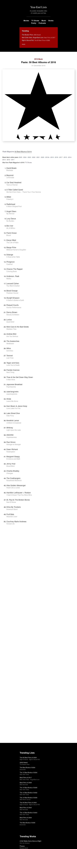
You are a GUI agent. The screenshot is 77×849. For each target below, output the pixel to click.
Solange (9, 254)
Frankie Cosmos (12, 370)
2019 (52, 157)
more (23, 44)
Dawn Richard (12, 449)
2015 (65, 157)
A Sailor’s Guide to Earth (15, 300)
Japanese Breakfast (14, 384)
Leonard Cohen (12, 283)
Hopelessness (11, 437)
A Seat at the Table (13, 257)
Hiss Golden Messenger (16, 485)
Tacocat (9, 355)
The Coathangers (13, 478)
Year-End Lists (38, 7)
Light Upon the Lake (13, 430)
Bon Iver (9, 225)
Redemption (10, 452)
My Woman (10, 213)
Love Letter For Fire (13, 408)
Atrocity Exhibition (12, 314)
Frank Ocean (11, 233)
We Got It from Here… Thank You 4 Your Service (23, 192)
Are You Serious (12, 336)
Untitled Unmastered (13, 423)
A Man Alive (10, 379)
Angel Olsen (11, 211)
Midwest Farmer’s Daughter (16, 249)
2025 (20, 157)
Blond (8, 235)
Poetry (33, 23)
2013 (4, 159)
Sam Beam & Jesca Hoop (16, 406)
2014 (69, 157)
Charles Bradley (12, 471)
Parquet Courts (12, 305)
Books (50, 20)
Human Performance (13, 307)
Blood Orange (12, 290)
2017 (60, 157)
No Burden (10, 221)
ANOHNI (9, 435)
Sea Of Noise (11, 502)
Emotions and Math (13, 459)
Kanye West (11, 240)
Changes (9, 473)
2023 (29, 157)
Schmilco (9, 351)
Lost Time (9, 358)
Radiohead (10, 204)
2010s (47, 157)
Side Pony (10, 415)
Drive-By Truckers (13, 507)
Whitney (9, 427)
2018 (56, 157)
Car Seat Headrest (13, 182)
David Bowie (11, 168)
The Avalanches (12, 341)
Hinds (8, 398)
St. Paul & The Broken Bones (18, 499)
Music (44, 20)
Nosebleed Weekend (13, 480)
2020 (42, 157)
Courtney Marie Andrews (16, 521)
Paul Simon (11, 442)
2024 (24, 157)
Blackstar (9, 170)
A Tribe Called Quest (14, 189)
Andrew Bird (11, 334)
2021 (38, 157)
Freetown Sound (12, 293)
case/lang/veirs (12, 391)
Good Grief (10, 322)
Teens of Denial (12, 185)
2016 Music (38, 59)
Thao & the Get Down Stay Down (19, 377)
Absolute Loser (11, 516)
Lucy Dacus (11, 218)
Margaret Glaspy (13, 456)
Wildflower (10, 343)
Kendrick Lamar (12, 420)
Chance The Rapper (14, 269)
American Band (11, 509)
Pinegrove (10, 261)
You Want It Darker (13, 286)
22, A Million (10, 228)
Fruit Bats (10, 514)
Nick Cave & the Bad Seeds (17, 326)
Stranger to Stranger (13, 444)
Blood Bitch (10, 466)
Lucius (9, 319)
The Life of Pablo (12, 242)
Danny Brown (11, 312)
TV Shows (35, 20)
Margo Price (11, 247)
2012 (8, 159)
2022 (33, 157)
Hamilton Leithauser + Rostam (18, 492)
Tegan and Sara (12, 362)
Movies (26, 20)
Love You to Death (13, 365)
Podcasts (42, 23)
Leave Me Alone (12, 401)
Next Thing (10, 372)
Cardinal (9, 264)
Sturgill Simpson (12, 297)
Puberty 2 (9, 199)
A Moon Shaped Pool (14, 206)
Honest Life (10, 524)
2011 (12, 159)
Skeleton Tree (11, 329)
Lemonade (10, 177)
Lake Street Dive (13, 413)
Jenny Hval (10, 463)
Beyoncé (9, 175)
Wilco (8, 348)
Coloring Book (11, 271)
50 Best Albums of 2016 (23, 151)
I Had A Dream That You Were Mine (19, 495)
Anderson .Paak (12, 276)
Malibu (8, 278)
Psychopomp (11, 387)
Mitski (8, 196)
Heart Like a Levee (13, 487)
